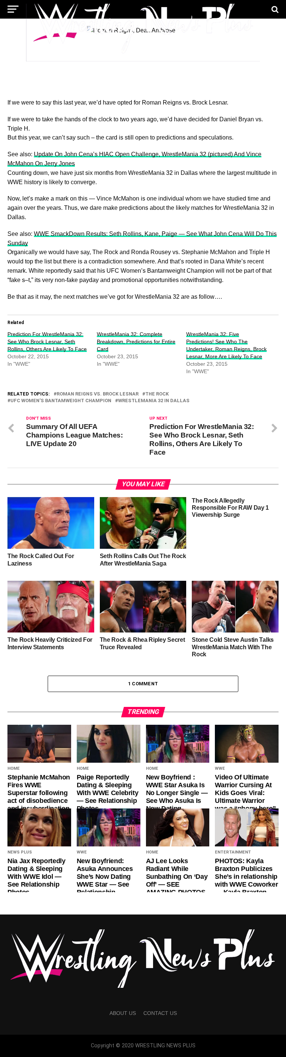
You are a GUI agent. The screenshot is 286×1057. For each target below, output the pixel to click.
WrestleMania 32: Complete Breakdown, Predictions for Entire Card (136, 341)
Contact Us (160, 1013)
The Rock (157, 394)
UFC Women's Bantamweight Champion (60, 400)
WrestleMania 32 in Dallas (154, 400)
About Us (122, 1013)
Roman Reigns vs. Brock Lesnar (98, 394)
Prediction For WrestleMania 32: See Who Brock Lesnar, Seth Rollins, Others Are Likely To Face (47, 341)
